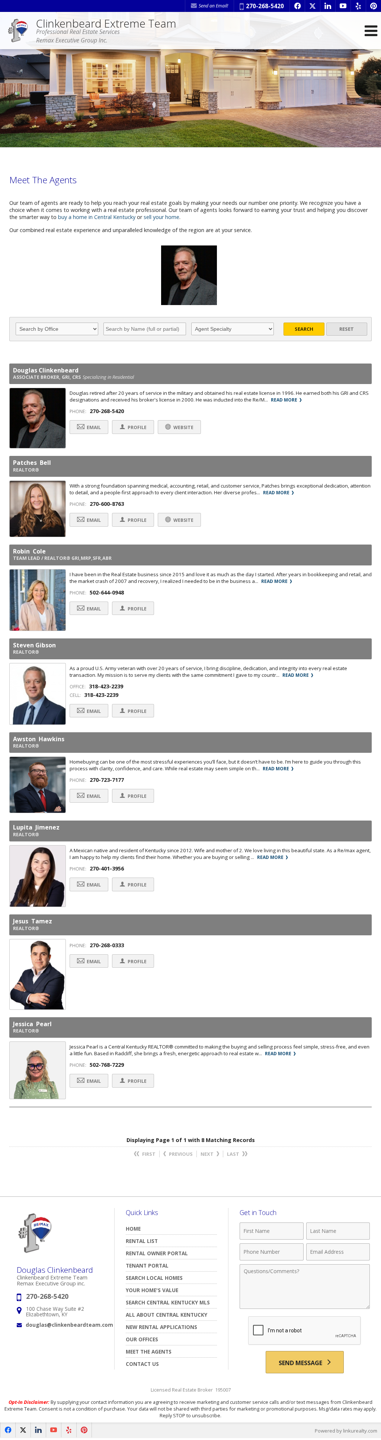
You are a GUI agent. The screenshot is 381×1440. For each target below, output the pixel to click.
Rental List (142, 1240)
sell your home (161, 217)
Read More (284, 400)
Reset (346, 329)
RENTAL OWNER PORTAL (157, 1253)
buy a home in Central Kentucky (96, 217)
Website (182, 427)
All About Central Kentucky (166, 1314)
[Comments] (305, 1307)
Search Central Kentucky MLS (168, 1302)
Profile (137, 427)
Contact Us (142, 1363)
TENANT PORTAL (147, 1265)
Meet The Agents (149, 1351)
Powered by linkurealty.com (346, 1430)
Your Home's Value (152, 1290)
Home (133, 1228)
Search (304, 329)
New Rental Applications (161, 1326)
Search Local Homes (154, 1277)
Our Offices (142, 1339)
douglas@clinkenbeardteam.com (69, 1324)
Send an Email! (213, 6)
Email (93, 427)
